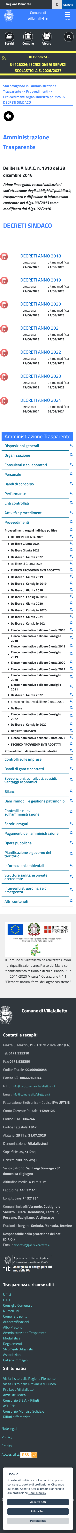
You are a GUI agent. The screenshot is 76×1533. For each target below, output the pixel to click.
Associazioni (12, 1354)
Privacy (7, 1437)
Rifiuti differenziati (16, 1416)
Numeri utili (11, 1310)
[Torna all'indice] (8, 115)
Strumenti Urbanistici (18, 1349)
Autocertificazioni (16, 1321)
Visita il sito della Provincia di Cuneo (29, 1384)
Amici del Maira (14, 1395)
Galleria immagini (15, 1360)
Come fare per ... (15, 1316)
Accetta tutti (38, 1501)
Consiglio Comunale (17, 1305)
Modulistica (11, 1338)
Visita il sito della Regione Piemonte (29, 1378)
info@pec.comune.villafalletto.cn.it (34, 1086)
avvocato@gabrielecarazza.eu (32, 1245)
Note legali (9, 1428)
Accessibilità (10, 1454)
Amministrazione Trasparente (24, 1332)
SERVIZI (68, 4)
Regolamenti (12, 1343)
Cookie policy (37, 1492)
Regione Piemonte (18, 4)
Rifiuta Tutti (38, 1511)
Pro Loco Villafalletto (18, 1389)
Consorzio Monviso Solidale (23, 1411)
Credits (7, 1445)
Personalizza (38, 1520)
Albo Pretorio (13, 1327)
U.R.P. (7, 1300)
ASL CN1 (9, 1405)
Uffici (7, 1294)
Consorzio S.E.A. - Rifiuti (21, 1400)
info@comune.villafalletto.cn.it (31, 1094)
